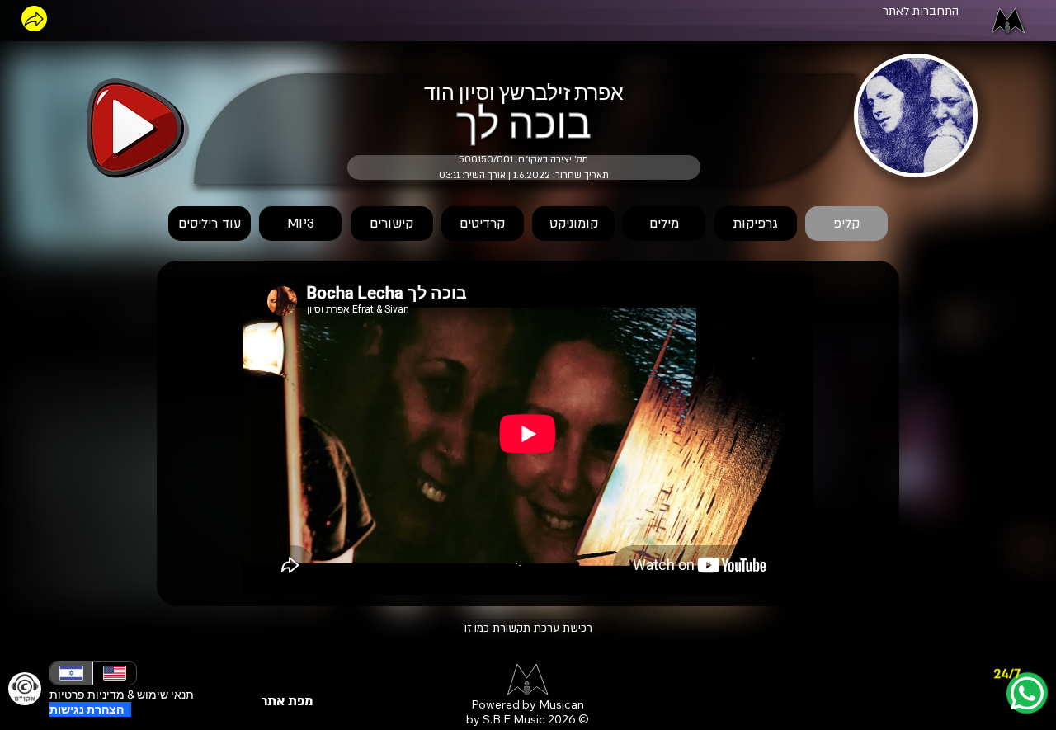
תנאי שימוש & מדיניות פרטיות (122, 694)
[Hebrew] (71, 673)
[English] (113, 673)
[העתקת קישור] (34, 18)
